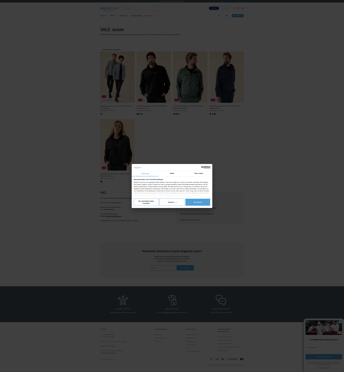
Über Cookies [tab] (199, 173)
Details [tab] (172, 173)
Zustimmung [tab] (145, 173)
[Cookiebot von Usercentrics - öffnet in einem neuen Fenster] (202, 167)
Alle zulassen (198, 202)
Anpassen (171, 202)
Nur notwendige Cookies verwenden (146, 202)
